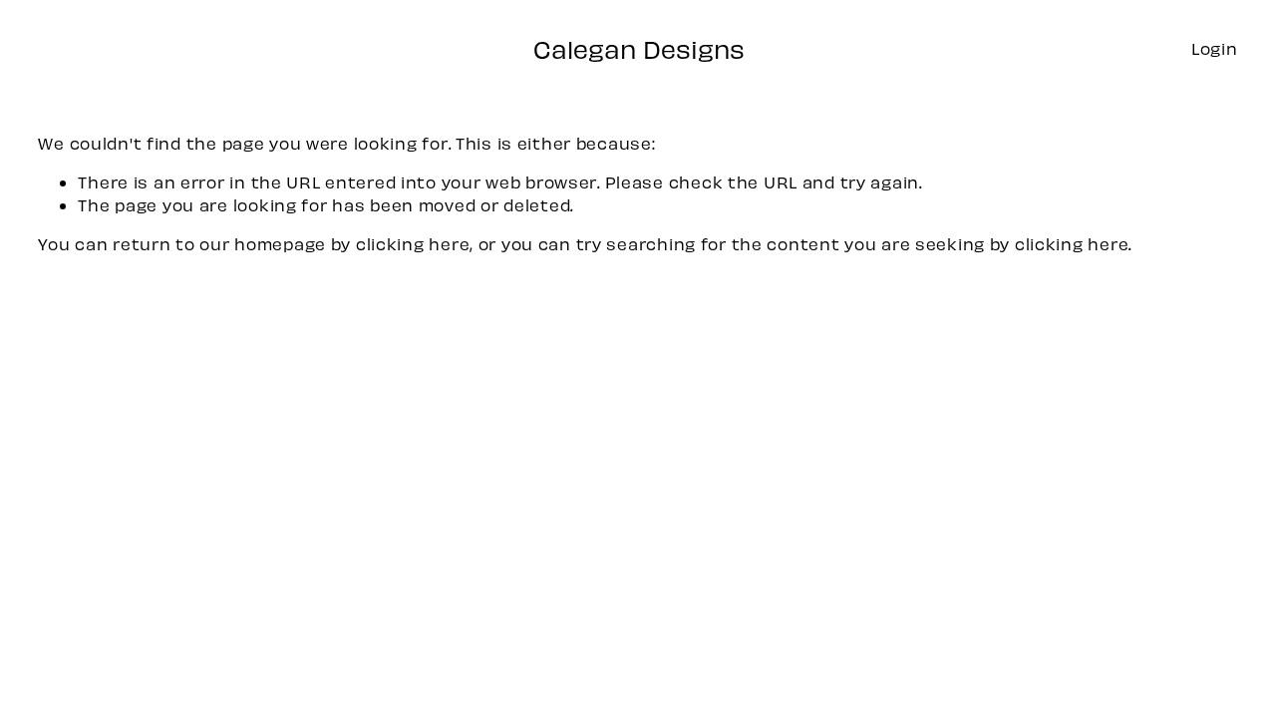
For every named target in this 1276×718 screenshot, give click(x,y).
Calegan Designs (639, 49)
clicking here (413, 243)
